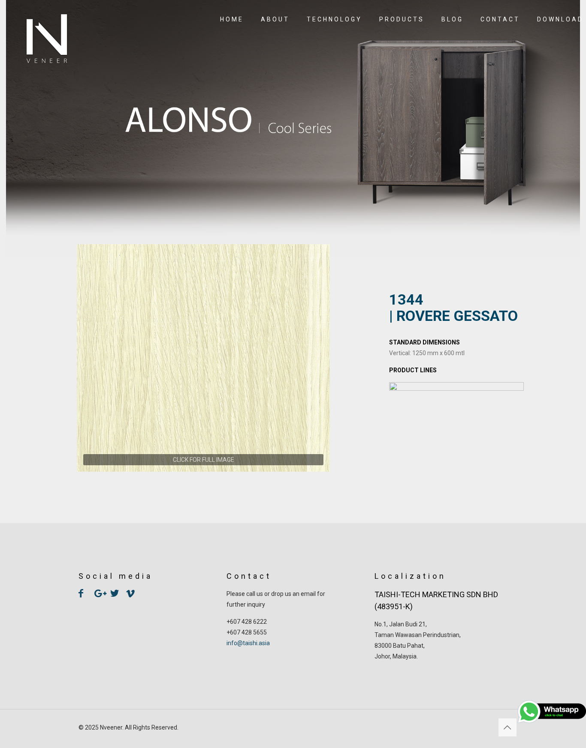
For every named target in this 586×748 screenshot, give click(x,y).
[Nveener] (47, 38)
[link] (203, 357)
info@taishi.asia (248, 643)
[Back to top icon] (507, 727)
